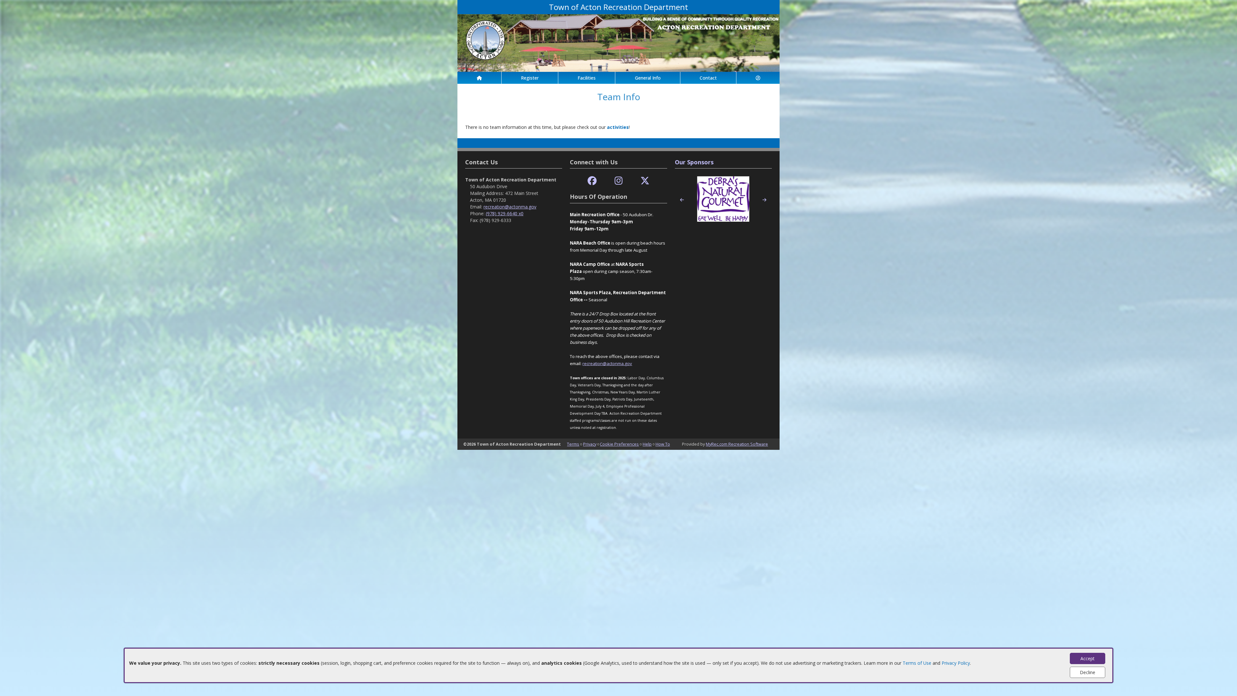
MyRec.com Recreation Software (737, 444)
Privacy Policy (956, 663)
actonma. (616, 363)
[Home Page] (479, 78)
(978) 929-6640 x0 (504, 213)
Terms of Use (917, 663)
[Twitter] (644, 181)
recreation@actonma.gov (510, 207)
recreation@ (594, 363)
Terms (573, 444)
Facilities (587, 78)
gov (628, 363)
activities (618, 127)
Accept (1087, 658)
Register (530, 78)
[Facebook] (592, 181)
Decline (1087, 672)
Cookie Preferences (619, 444)
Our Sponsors (694, 162)
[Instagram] (619, 181)
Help (647, 444)
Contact (708, 78)
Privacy (589, 444)
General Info (648, 78)
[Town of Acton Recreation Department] (618, 42)
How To (663, 444)
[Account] (758, 78)
